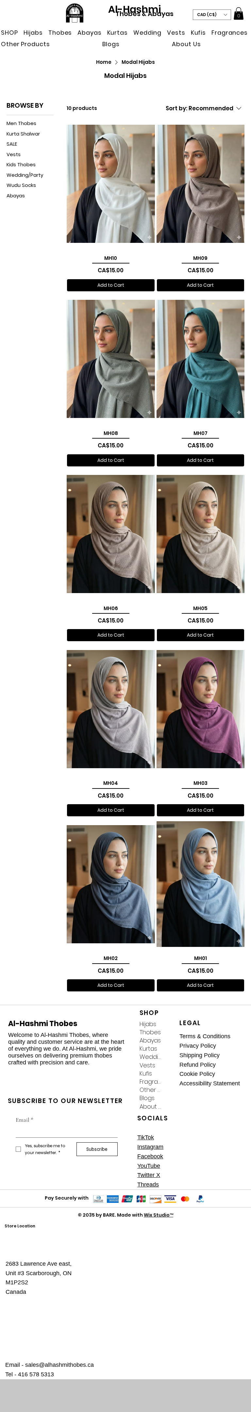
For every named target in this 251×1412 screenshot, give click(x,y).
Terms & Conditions (204, 1036)
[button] (10, 32)
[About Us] (169, 1106)
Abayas (150, 1040)
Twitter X (148, 1175)
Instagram (150, 1147)
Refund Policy (197, 1064)
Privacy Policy (197, 1045)
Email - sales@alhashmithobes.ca (49, 1365)
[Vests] (169, 1065)
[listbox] (212, 14)
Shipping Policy (199, 1055)
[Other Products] (169, 1090)
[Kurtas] (169, 1048)
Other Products (150, 1090)
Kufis (146, 1073)
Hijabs (148, 1024)
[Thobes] (169, 1032)
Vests (147, 1065)
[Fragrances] (169, 1081)
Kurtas (148, 1048)
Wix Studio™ (158, 1215)
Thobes (150, 1032)
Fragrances (150, 1081)
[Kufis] (169, 1073)
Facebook (150, 1156)
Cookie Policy (197, 1074)
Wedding (150, 1057)
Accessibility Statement (209, 1083)
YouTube (148, 1166)
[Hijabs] (169, 1024)
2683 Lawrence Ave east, (39, 1263)
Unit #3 (16, 1273)
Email (24, 1119)
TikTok (145, 1137)
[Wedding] (169, 1057)
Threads (148, 1184)
